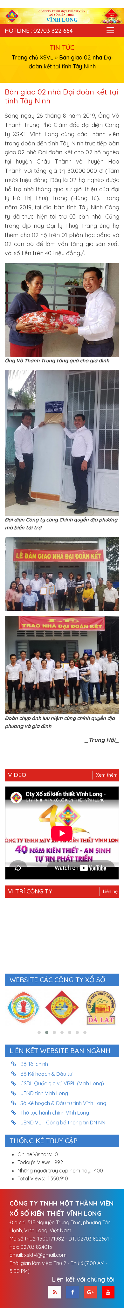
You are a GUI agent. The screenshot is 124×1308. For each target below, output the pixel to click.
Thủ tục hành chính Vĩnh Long (55, 1112)
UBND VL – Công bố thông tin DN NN (63, 1122)
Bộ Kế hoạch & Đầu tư (46, 1074)
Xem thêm (107, 775)
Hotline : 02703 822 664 (39, 30)
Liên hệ (110, 891)
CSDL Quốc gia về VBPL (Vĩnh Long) (62, 1083)
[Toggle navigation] (110, 30)
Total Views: (31, 1178)
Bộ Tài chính (34, 1064)
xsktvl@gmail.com (45, 1255)
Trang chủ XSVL (32, 57)
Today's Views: (35, 1162)
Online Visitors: (35, 1154)
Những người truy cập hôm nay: (55, 1170)
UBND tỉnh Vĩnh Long (44, 1093)
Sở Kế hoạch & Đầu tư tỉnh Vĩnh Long (63, 1103)
